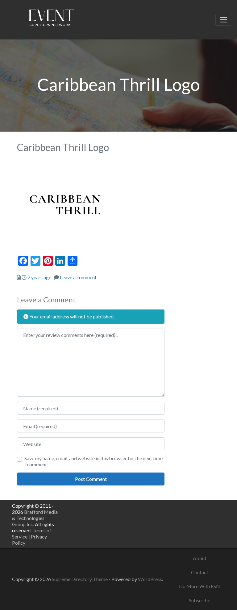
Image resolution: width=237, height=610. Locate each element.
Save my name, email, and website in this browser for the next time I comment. (93, 461)
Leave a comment (78, 277)
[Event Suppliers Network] (51, 19)
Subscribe (199, 600)
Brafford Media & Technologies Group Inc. (35, 518)
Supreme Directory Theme (80, 579)
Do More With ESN (199, 586)
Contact (199, 572)
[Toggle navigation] (223, 20)
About (199, 558)
